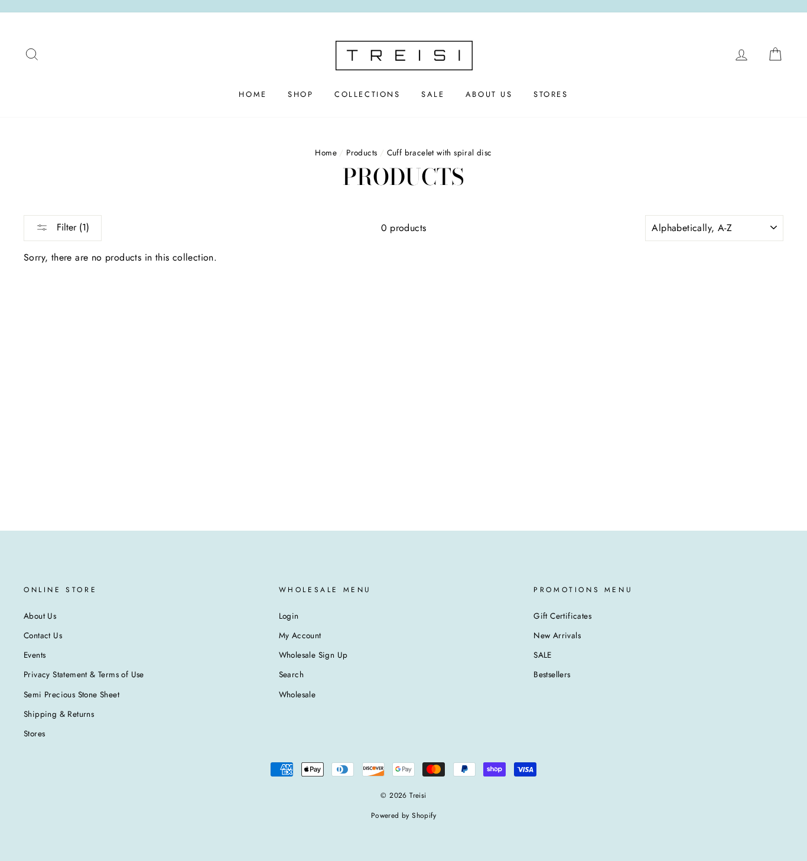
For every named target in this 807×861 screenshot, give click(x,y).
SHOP (300, 94)
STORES (550, 94)
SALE (432, 94)
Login (289, 616)
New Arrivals (557, 635)
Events (34, 655)
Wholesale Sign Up (313, 655)
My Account (300, 635)
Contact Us (43, 635)
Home (326, 152)
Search (291, 674)
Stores (34, 733)
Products (361, 152)
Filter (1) (71, 227)
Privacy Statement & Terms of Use (84, 674)
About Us (40, 616)
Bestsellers (551, 674)
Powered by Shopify (403, 815)
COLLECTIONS (367, 94)
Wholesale (297, 694)
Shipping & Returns (59, 714)
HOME (252, 94)
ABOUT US (489, 94)
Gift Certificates (562, 616)
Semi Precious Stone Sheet (71, 694)
